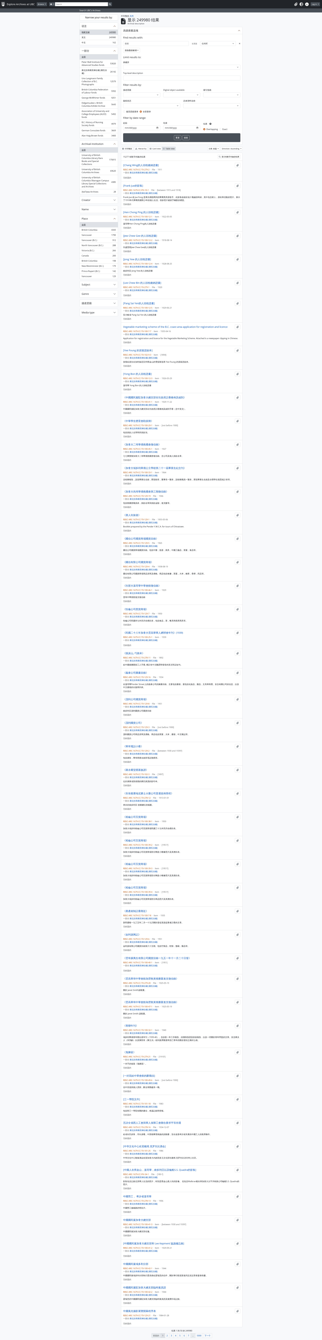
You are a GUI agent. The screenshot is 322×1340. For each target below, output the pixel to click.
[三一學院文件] (131, 1099)
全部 (84, 56)
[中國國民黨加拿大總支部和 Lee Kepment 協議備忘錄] (153, 1243)
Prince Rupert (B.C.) (99, 272)
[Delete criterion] (239, 43)
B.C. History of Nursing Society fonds (99, 124)
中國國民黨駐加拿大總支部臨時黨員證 (144, 1287)
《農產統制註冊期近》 (135, 911)
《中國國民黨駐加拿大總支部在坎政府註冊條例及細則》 (154, 397)
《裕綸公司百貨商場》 (135, 816)
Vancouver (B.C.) (99, 241)
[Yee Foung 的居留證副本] (138, 350)
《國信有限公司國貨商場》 (138, 562)
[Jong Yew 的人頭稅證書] (137, 259)
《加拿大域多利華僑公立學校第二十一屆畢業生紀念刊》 (154, 468)
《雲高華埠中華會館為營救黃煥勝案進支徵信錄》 (150, 978)
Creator (86, 200)
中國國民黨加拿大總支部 (137, 1219)
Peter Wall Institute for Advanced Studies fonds (99, 63)
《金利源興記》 (132, 934)
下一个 (208, 1335)
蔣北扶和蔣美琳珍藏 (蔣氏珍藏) (99, 72)
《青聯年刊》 (130, 1025)
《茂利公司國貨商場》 (135, 699)
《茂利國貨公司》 (133, 722)
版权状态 (127, 100)
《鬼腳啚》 (129, 1052)
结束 (165, 123)
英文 (99, 38)
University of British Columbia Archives (99, 171)
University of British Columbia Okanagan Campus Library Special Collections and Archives (99, 182)
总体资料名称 (189, 100)
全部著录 (147, 111)
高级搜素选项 (130, 30)
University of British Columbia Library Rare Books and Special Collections (99, 160)
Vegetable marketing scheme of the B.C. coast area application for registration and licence (175, 326)
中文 (99, 43)
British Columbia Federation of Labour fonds (99, 91)
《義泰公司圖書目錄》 (135, 672)
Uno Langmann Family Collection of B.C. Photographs (99, 81)
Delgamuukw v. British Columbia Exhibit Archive (99, 104)
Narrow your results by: (98, 17)
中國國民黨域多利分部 (135, 1264)
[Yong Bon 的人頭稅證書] (137, 373)
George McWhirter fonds (99, 98)
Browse (41, 4)
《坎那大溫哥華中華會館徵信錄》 (142, 585)
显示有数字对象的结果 (230, 157)
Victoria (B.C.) (99, 251)
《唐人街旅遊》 (132, 515)
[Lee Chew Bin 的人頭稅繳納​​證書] (142, 282)
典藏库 (126, 62)
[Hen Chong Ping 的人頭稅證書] (141, 212)
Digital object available (174, 90)
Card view (156, 148)
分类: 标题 (213, 148)
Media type (88, 312)
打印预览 (128, 148)
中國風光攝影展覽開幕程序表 (139, 1311)
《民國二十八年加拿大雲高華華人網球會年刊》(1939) (153, 632)
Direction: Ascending (231, 148)
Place (85, 218)
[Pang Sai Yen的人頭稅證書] (139, 303)
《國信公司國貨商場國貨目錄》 (140, 538)
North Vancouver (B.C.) (99, 246)
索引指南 (207, 90)
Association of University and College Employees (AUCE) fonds (99, 114)
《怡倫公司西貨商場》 (135, 609)
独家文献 (99, 33)
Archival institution (92, 144)
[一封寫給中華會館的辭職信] (139, 1075)
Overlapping (212, 129)
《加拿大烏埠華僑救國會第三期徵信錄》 (145, 491)
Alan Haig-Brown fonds (99, 136)
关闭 (132, 16)
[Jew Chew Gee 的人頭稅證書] (140, 235)
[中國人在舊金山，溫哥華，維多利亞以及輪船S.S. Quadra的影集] (159, 1169)
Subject (86, 284)
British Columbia (99, 230)
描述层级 (87, 303)
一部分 (85, 50)
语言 (84, 26)
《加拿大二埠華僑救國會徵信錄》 (142, 444)
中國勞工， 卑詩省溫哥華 (137, 1196)
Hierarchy (142, 148)
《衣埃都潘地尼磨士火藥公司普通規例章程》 (148, 793)
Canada (99, 256)
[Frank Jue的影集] (133, 185)
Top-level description (133, 73)
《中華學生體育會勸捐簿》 (138, 421)
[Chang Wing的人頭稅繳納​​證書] (141, 165)
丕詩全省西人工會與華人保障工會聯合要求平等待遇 (152, 1122)
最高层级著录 (132, 111)
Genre (85, 294)
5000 (199, 1335)
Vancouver (99, 236)
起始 (125, 123)
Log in (314, 4)
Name (85, 209)
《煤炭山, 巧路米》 (134, 653)
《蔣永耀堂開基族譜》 (135, 769)
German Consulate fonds (99, 131)
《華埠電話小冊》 (133, 746)
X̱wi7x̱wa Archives (99, 192)
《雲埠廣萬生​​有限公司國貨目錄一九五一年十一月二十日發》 (157, 958)
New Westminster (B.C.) (99, 267)
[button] (296, 4)
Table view (170, 148)
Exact (224, 129)
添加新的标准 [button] (131, 50)
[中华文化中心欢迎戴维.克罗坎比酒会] (144, 1146)
